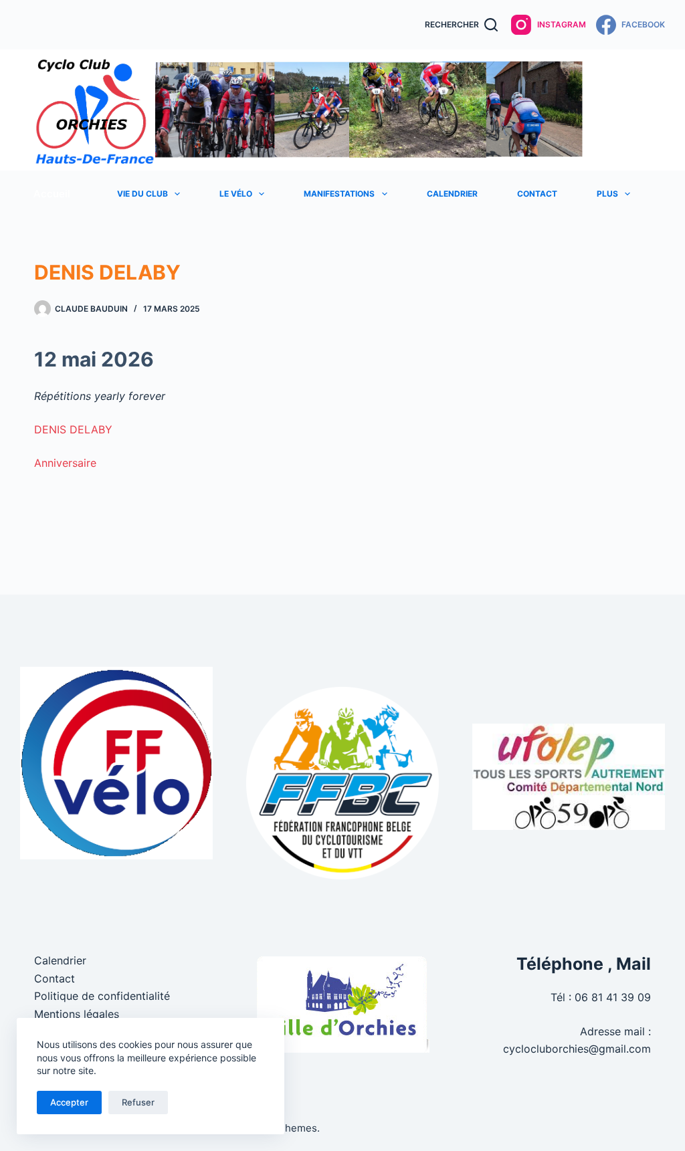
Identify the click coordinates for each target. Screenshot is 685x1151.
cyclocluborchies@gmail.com (577, 1048)
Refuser (138, 1102)
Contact (537, 194)
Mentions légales (76, 1014)
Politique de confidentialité (102, 996)
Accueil (51, 193)
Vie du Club (142, 194)
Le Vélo (235, 194)
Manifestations (339, 194)
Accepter (69, 1102)
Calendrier (452, 194)
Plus (607, 194)
